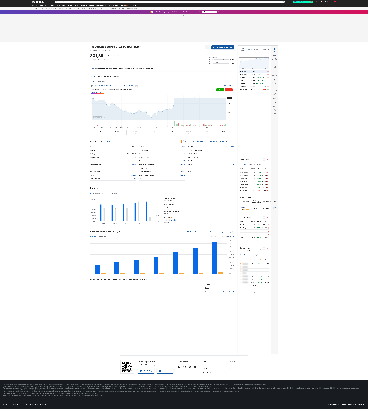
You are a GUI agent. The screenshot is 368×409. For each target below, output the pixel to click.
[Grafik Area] (96, 86)
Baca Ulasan (274, 208)
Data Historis (101, 81)
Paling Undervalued (245, 255)
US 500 (242, 80)
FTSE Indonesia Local (246, 77)
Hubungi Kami (232, 369)
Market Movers (245, 159)
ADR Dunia (84, 8)
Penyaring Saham (113, 5)
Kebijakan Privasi (347, 404)
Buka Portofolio (208, 369)
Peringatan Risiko (360, 404)
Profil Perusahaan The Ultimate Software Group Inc (118, 279)
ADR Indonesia (93, 8)
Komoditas (257, 49)
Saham (35, 8)
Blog (204, 361)
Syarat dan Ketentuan (333, 404)
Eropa (105, 8)
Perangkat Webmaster (210, 373)
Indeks (250, 49)
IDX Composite (244, 71)
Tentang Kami (232, 361)
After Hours (76, 8)
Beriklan (230, 365)
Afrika (123, 8)
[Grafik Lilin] (92, 86)
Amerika (100, 8)
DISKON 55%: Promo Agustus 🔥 (303, 2)
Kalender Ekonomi (101, 5)
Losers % (259, 164)
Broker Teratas (246, 197)
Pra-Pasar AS (68, 8)
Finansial (107, 76)
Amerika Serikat (228, 292)
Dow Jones (243, 83)
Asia (119, 8)
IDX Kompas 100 (244, 74)
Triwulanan (102, 236)
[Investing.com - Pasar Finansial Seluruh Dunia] (39, 2)
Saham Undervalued (131, 8)
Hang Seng (243, 86)
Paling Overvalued (259, 255)
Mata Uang (242, 49)
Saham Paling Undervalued (245, 249)
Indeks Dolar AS (244, 89)
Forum (124, 76)
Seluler (205, 365)
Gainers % (252, 164)
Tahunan (93, 236)
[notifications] (331, 2)
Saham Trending (246, 217)
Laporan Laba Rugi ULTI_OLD (106, 231)
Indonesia (53, 8)
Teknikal (116, 76)
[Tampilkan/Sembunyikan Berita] (136, 86)
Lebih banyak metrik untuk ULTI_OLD (221, 141)
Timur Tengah (112, 8)
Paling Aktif (243, 164)
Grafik (99, 76)
